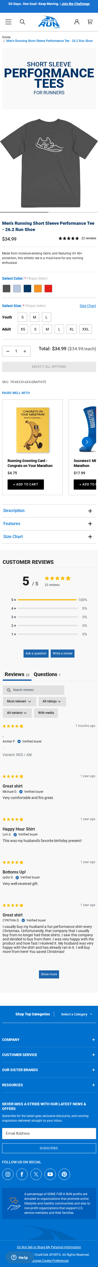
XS (23, 329)
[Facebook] (22, 1174)
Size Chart (13, 536)
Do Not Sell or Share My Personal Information (49, 1247)
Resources (12, 1085)
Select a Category (74, 1014)
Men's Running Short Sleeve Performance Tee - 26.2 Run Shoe (48, 226)
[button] (8, 22)
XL (72, 329)
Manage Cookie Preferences (49, 1261)
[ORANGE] (38, 288)
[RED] (48, 288)
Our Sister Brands (20, 1070)
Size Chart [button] (88, 306)
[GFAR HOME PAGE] (49, 22)
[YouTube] (50, 1174)
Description (14, 510)
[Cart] (90, 22)
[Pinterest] (64, 1174)
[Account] (77, 22)
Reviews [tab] (17, 674)
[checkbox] (46, 713)
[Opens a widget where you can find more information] (19, 1257)
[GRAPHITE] (6, 288)
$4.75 (12, 473)
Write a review (62, 653)
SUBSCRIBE (49, 1148)
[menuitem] (77, 22)
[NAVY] (27, 288)
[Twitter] (36, 1174)
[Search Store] (22, 22)
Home (6, 37)
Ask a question (36, 653)
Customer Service (19, 1055)
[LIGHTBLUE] (17, 288)
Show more (49, 974)
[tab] (47, 675)
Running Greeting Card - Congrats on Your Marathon (30, 463)
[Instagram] (8, 1174)
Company (11, 1040)
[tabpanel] (49, 834)
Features (11, 523)
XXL (85, 329)
